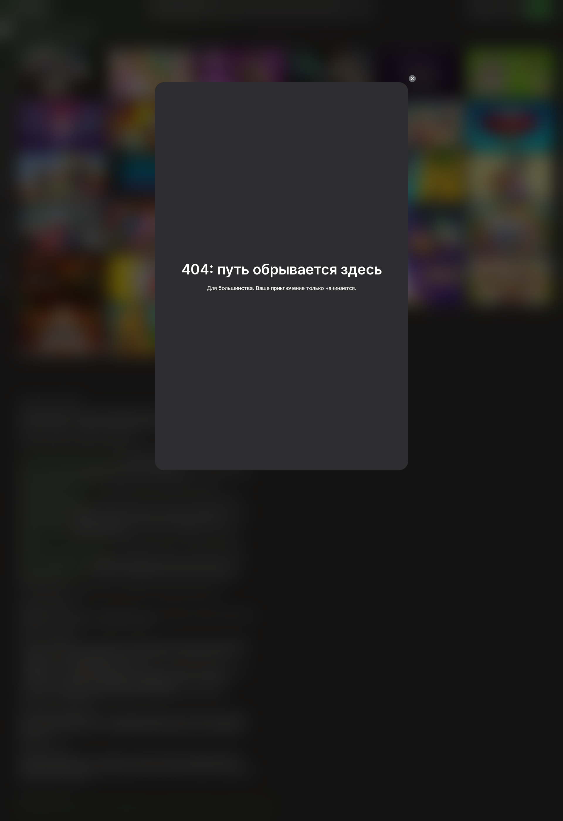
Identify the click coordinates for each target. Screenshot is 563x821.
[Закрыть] (412, 78)
